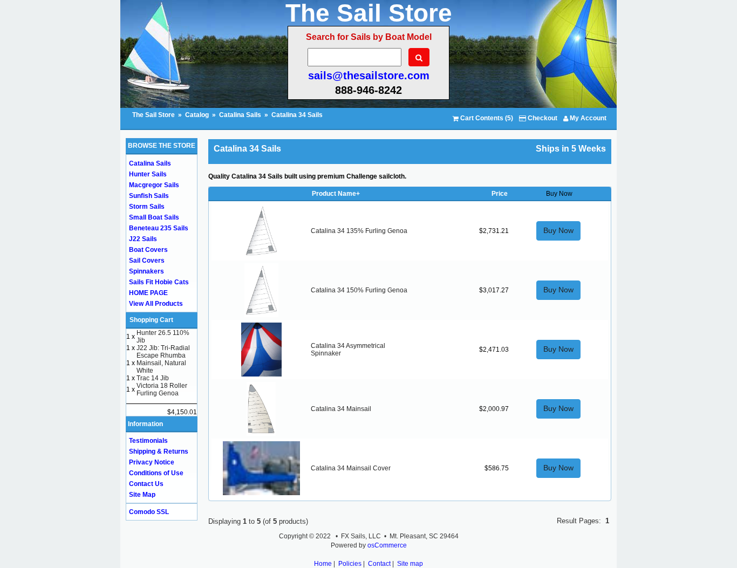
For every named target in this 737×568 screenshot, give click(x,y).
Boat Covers (148, 250)
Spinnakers (146, 271)
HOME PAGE (148, 293)
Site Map (142, 494)
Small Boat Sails (154, 217)
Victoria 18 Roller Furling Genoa (162, 389)
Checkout (541, 118)
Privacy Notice (151, 462)
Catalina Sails (240, 115)
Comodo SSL (149, 512)
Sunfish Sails (149, 196)
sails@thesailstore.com (368, 75)
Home (323, 563)
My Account (587, 118)
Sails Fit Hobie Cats (159, 282)
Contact (379, 563)
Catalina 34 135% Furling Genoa (359, 231)
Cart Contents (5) (486, 118)
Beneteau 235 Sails (158, 228)
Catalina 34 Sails (297, 115)
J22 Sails (143, 239)
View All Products (156, 303)
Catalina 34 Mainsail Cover (351, 468)
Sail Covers (147, 260)
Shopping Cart (151, 320)
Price (500, 193)
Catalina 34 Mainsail (341, 409)
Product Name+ (336, 193)
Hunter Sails (148, 174)
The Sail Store (154, 115)
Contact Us (146, 484)
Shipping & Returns (158, 451)
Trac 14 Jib (153, 378)
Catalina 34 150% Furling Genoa (359, 290)
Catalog (197, 115)
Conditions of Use (156, 473)
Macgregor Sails (154, 185)
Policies (349, 563)
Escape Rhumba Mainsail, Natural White (161, 363)
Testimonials (148, 440)
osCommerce (387, 545)
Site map (410, 563)
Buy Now (558, 230)
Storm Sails (147, 206)
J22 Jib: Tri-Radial (163, 348)
